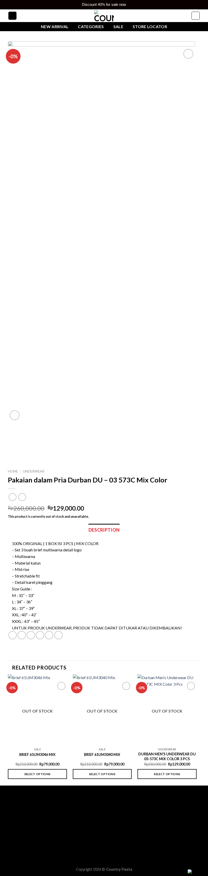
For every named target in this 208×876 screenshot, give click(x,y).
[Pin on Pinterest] (49, 635)
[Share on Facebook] (22, 635)
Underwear (33, 471)
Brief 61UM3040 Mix (102, 754)
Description (104, 530)
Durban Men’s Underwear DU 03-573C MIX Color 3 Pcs (167, 756)
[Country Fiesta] (104, 16)
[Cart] (196, 16)
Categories (91, 26)
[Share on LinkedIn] (58, 635)
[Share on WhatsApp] (12, 635)
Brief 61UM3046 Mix (37, 754)
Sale (118, 26)
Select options (37, 774)
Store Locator (150, 26)
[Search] (12, 16)
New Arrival (55, 26)
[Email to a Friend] (40, 635)
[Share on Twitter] (31, 635)
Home (13, 471)
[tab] (104, 530)
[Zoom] (15, 415)
